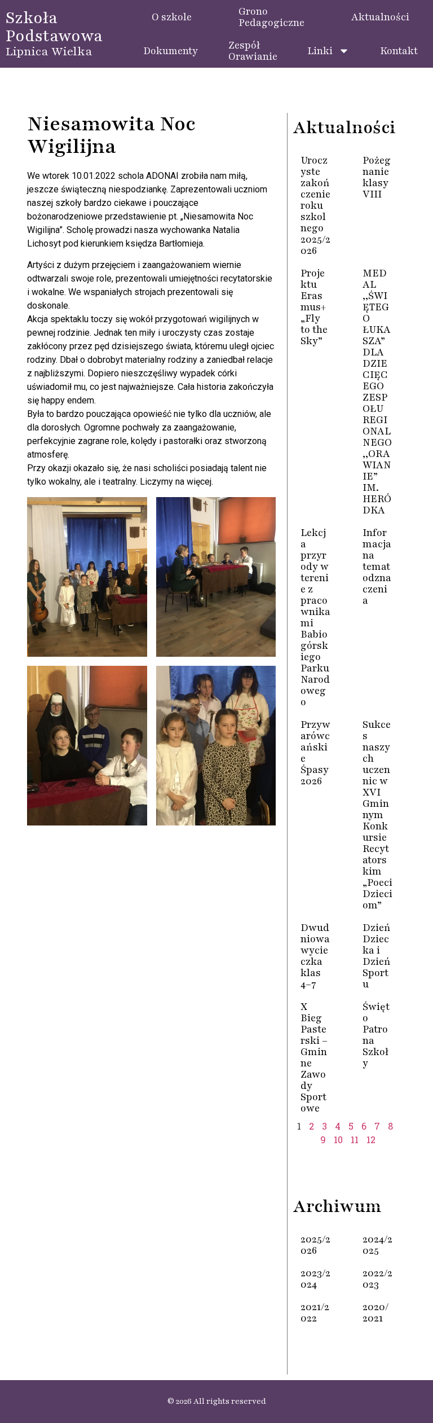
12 (370, 1139)
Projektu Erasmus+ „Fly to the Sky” (314, 307)
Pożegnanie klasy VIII (377, 177)
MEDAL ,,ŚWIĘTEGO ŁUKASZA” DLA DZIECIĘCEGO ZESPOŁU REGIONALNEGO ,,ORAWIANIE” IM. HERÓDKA (377, 391)
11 (355, 1139)
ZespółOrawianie (252, 50)
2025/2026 (315, 1244)
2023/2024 (315, 1278)
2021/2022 (315, 1312)
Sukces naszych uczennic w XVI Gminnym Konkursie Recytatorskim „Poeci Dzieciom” (377, 815)
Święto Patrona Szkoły (376, 1035)
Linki (320, 51)
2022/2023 (377, 1278)
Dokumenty (170, 51)
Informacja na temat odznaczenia (377, 566)
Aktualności (380, 17)
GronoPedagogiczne (271, 17)
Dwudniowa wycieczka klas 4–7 (315, 956)
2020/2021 (376, 1312)
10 (338, 1139)
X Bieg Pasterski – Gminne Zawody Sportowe (314, 1057)
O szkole (172, 17)
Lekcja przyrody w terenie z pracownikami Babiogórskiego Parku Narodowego (315, 617)
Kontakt (399, 51)
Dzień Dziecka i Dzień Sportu (377, 956)
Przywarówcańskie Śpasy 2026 (315, 753)
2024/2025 (377, 1244)
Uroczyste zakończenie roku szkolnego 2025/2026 (315, 205)
